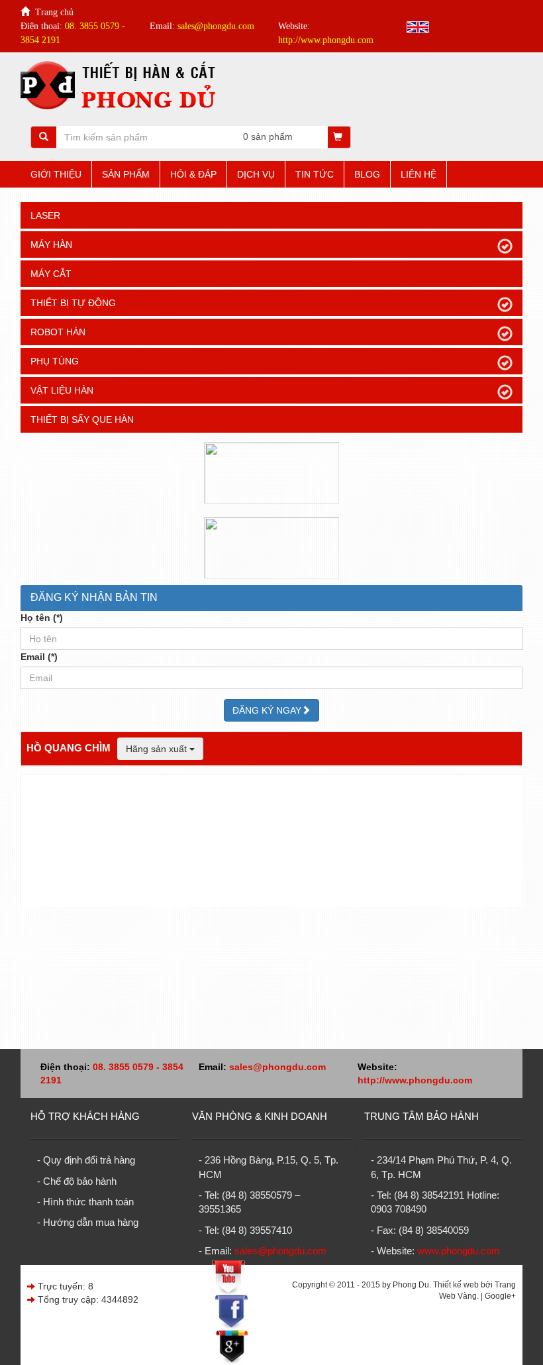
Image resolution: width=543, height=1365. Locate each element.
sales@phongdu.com (277, 1067)
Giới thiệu (55, 174)
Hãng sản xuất (157, 748)
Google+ (500, 1296)
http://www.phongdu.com (415, 1080)
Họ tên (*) (42, 617)
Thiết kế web (456, 1284)
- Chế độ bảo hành (77, 1181)
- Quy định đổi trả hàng (86, 1160)
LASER (45, 215)
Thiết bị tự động (73, 303)
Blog (367, 174)
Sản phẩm (126, 174)
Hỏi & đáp (193, 174)
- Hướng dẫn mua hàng (87, 1222)
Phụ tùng (54, 361)
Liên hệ (418, 174)
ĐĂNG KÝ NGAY (266, 710)
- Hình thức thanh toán (85, 1201)
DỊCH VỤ (256, 174)
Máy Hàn (51, 244)
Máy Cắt (51, 273)
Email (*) (39, 656)
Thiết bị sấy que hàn (82, 419)
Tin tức (314, 174)
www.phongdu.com (458, 1250)
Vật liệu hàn (61, 390)
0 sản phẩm (268, 136)
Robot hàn (57, 332)
